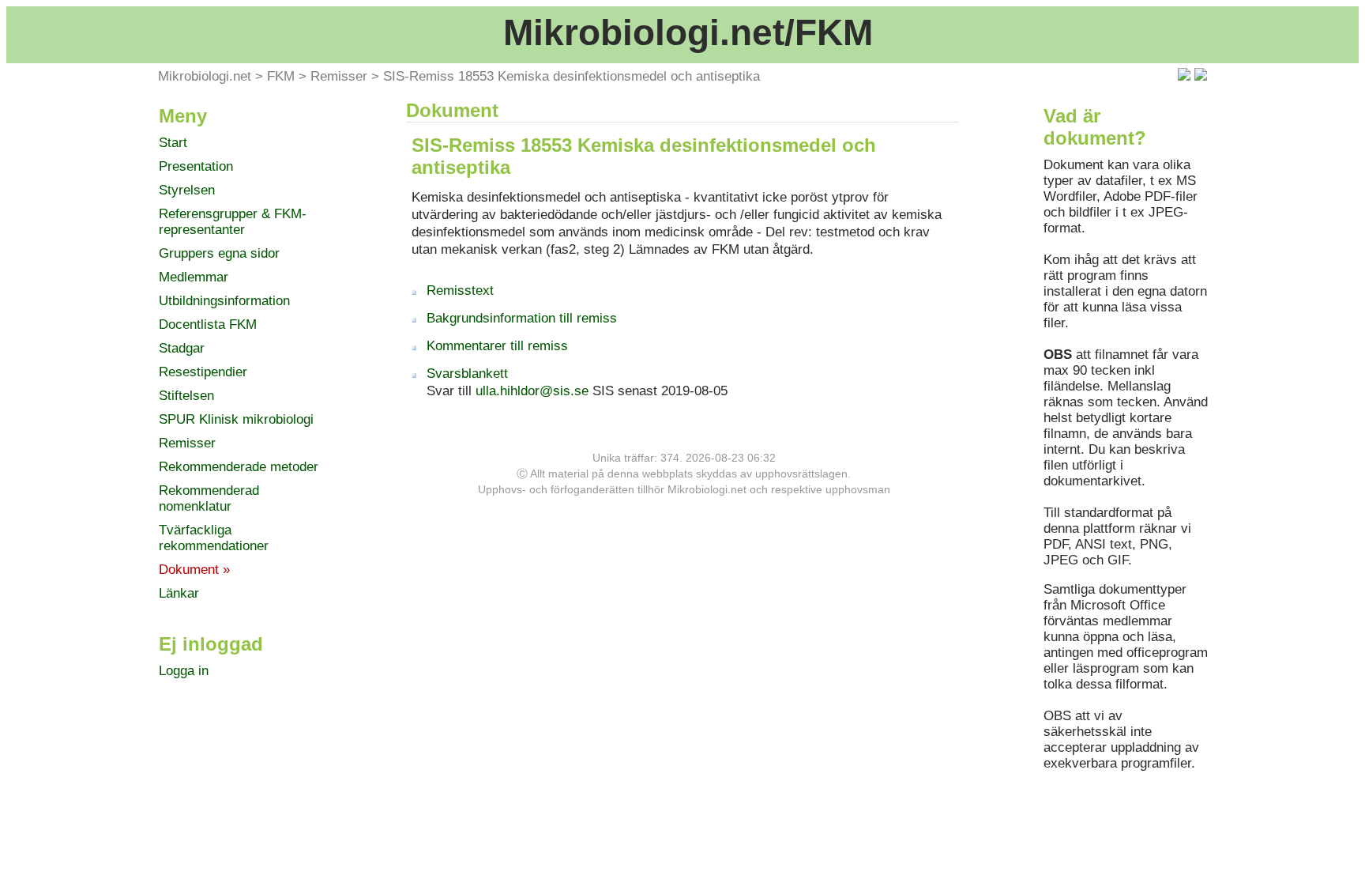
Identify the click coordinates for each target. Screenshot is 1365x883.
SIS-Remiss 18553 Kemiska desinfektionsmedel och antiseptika (571, 76)
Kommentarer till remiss (497, 345)
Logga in (184, 670)
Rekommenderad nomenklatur (209, 498)
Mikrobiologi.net (204, 76)
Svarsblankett (467, 373)
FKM (281, 76)
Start (173, 142)
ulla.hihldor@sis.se (532, 390)
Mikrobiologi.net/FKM (688, 32)
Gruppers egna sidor (219, 253)
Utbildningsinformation (224, 300)
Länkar (179, 593)
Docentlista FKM (208, 324)
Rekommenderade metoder (238, 466)
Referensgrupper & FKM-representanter (232, 221)
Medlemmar (193, 277)
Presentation (196, 166)
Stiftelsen (186, 395)
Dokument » (194, 569)
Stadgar (182, 348)
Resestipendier (203, 371)
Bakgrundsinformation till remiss (522, 318)
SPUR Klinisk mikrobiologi (236, 419)
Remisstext (460, 290)
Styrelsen (187, 190)
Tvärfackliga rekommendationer (214, 538)
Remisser (338, 76)
